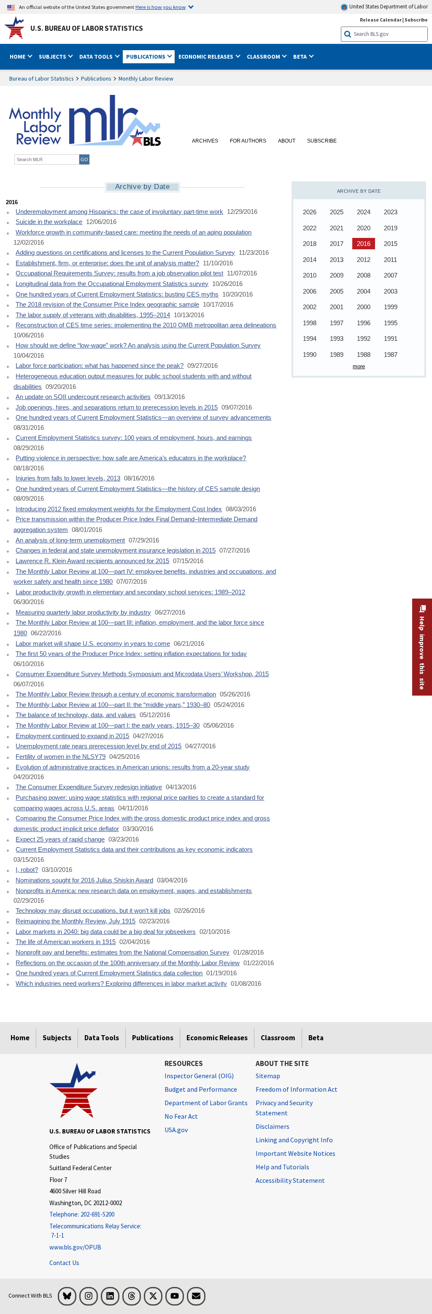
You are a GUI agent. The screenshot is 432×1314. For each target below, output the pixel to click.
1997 (336, 322)
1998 (309, 322)
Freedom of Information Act (297, 1089)
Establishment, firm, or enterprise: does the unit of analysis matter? (107, 263)
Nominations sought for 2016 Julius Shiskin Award (84, 880)
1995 (390, 322)
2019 (390, 228)
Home (20, 1037)
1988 (363, 354)
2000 (363, 306)
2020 (363, 228)
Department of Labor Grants (206, 1102)
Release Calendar (381, 19)
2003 (390, 291)
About (286, 141)
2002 (309, 306)
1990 (309, 354)
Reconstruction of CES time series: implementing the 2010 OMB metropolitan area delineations (146, 325)
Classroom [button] (264, 56)
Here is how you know (160, 6)
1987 (390, 354)
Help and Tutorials (282, 1167)
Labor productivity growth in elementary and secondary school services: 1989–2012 (130, 592)
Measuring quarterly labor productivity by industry (83, 612)
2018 (309, 243)
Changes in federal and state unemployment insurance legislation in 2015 (116, 550)
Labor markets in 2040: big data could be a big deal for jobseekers (106, 931)
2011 (390, 259)
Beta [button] (300, 56)
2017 (336, 243)
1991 (390, 338)
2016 (363, 243)
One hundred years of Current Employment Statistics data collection (109, 973)
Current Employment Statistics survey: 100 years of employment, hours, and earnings (134, 437)
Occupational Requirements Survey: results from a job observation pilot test (119, 273)
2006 (309, 291)
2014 (309, 259)
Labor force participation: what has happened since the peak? (100, 365)
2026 (309, 212)
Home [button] (18, 56)
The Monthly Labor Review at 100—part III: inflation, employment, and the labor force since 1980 (139, 628)
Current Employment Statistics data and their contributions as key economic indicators (134, 849)
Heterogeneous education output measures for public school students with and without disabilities (132, 381)
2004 (363, 291)
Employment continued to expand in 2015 (72, 736)
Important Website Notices (295, 1153)
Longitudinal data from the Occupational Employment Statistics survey (112, 284)
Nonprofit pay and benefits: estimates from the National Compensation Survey (123, 952)
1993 (336, 338)
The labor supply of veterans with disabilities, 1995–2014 (93, 315)
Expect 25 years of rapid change (60, 839)
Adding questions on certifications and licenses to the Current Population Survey (125, 252)
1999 (390, 306)
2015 (390, 243)
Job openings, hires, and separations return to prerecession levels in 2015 (117, 407)
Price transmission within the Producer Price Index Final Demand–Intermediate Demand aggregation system (135, 524)
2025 (336, 212)
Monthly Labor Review (146, 78)
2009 (336, 275)
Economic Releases (217, 1037)
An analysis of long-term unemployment (70, 540)
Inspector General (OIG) (199, 1075)
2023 (390, 212)
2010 (309, 275)
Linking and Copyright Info (294, 1140)
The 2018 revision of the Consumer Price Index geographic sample (107, 304)
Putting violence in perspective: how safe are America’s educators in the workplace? (131, 458)
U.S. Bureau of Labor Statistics (86, 28)
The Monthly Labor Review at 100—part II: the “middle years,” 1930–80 (113, 705)
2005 (336, 291)
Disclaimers (272, 1126)
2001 (336, 306)
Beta (316, 1037)
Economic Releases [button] (206, 56)
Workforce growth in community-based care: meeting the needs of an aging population (133, 232)
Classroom (278, 1037)
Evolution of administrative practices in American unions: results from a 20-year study (133, 767)
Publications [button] (146, 56)
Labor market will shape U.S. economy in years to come (93, 643)
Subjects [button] (53, 56)
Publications (96, 78)
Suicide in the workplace (49, 222)
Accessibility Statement (290, 1180)
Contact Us (64, 1263)
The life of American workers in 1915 (66, 942)
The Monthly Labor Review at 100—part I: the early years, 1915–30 (108, 725)
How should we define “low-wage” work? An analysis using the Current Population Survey (138, 345)
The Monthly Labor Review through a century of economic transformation (116, 694)
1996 (363, 322)
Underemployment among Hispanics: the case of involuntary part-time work (119, 211)
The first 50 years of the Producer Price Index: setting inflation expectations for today (131, 653)
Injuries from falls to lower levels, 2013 (68, 478)
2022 (309, 228)
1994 (309, 338)
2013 (336, 259)
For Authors (248, 141)
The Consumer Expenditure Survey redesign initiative (89, 787)
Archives (205, 141)
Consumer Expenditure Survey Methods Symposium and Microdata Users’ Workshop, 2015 (142, 674)
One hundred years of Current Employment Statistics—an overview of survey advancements (143, 417)
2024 (363, 212)
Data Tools (101, 1037)
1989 (336, 354)
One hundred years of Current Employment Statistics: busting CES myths (117, 294)
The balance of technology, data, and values (76, 715)
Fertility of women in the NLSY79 (60, 756)
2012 (363, 259)
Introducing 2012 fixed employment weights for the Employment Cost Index (119, 509)
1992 (363, 338)
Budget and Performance (201, 1089)
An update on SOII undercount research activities (83, 397)
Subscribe (416, 19)
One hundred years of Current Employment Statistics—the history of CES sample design (138, 489)
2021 (336, 228)
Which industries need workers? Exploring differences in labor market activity (121, 983)
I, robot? (27, 869)
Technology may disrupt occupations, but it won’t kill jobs (93, 910)
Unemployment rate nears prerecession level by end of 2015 (98, 746)
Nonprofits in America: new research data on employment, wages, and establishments (134, 891)
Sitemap (268, 1075)
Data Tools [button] (96, 56)
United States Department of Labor (388, 6)
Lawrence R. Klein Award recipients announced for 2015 (92, 561)
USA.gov (176, 1129)
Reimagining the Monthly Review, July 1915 (75, 921)
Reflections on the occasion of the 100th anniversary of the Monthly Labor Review (128, 963)
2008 (363, 275)
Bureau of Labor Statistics (41, 78)
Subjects (57, 1037)
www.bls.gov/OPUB (75, 1247)
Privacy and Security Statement (284, 1107)
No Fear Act (181, 1116)
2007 (390, 275)
